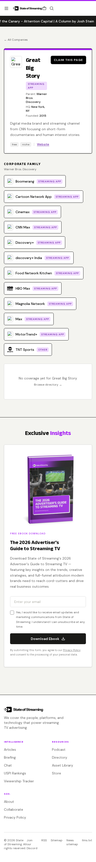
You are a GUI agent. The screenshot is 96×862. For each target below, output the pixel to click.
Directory (59, 757)
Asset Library (62, 765)
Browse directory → (48, 385)
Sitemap (57, 840)
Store (56, 773)
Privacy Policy (71, 650)
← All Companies (16, 40)
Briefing (10, 757)
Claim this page (68, 60)
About (9, 801)
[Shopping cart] (44, 8)
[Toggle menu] (6, 8)
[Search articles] (51, 8)
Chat (8, 765)
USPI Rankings (15, 773)
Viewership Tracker (19, 781)
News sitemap (72, 842)
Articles (10, 749)
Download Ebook (45, 639)
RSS (44, 840)
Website (43, 144)
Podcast (58, 749)
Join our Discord (32, 844)
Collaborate (13, 809)
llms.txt (87, 840)
